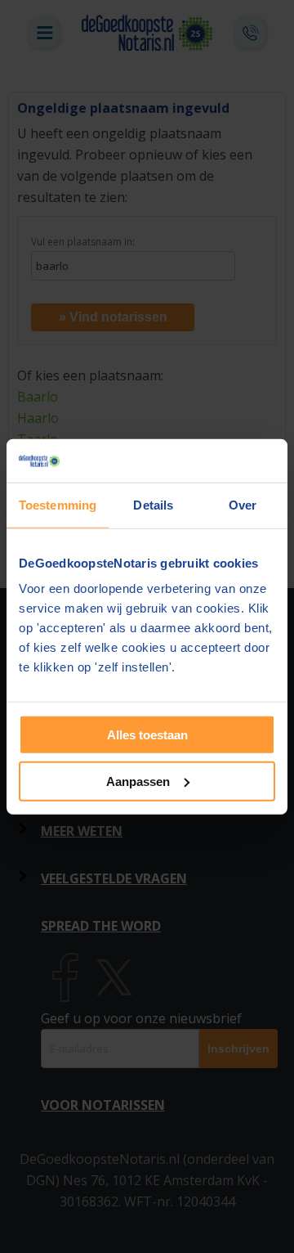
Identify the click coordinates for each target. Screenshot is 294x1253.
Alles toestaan (147, 735)
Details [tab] (153, 504)
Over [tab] (242, 504)
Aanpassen (138, 781)
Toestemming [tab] (57, 504)
